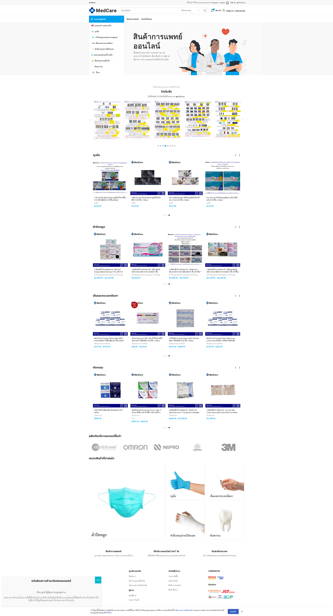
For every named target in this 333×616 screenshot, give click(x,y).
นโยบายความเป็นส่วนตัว (138, 585)
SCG (133, 418)
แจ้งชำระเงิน (173, 581)
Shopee (215, 2)
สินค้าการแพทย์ (174, 585)
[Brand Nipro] (166, 447)
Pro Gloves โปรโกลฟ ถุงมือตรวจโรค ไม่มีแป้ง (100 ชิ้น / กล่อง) (222, 198)
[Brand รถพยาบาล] (197, 447)
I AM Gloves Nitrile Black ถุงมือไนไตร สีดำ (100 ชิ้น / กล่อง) (146, 198)
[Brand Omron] (135, 447)
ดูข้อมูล (126, 176)
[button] (158, 146)
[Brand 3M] (228, 447)
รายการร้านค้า (134, 600)
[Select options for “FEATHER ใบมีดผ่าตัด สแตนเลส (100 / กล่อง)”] (126, 383)
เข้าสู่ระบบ (230, 11)
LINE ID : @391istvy (237, 2)
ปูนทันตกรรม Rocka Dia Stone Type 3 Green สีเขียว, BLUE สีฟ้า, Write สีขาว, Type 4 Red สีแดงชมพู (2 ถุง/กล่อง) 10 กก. (148, 412)
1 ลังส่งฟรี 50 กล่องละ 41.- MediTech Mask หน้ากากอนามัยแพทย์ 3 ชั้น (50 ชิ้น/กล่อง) (185, 271)
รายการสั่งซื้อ (173, 576)
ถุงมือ (96, 203)
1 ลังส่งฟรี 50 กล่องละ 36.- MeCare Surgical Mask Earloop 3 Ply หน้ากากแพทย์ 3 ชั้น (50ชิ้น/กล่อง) (108, 271)
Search (205, 10)
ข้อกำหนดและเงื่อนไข (137, 581)
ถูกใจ (126, 164)
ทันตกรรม (98, 415)
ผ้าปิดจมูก (119, 274)
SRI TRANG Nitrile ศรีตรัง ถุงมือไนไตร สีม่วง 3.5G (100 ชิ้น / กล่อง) (184, 198)
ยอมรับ (233, 611)
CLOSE (98, 580)
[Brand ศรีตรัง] (104, 447)
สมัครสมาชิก (240, 11)
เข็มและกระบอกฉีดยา (102, 343)
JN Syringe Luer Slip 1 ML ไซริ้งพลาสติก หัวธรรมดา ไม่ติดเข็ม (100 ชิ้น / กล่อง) (147, 339)
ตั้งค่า (110, 612)
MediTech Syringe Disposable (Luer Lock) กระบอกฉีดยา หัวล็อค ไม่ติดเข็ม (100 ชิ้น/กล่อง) (221, 340)
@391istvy (180, 96)
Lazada (222, 2)
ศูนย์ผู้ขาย (132, 595)
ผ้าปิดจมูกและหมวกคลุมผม (104, 274)
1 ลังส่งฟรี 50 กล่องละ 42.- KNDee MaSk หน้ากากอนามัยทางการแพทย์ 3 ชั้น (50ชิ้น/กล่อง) (223, 271)
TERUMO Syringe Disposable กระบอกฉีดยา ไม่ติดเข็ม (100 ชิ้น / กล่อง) (184, 339)
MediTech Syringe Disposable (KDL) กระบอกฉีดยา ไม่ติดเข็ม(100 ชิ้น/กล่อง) (109, 339)
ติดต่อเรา (132, 576)
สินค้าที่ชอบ (173, 590)
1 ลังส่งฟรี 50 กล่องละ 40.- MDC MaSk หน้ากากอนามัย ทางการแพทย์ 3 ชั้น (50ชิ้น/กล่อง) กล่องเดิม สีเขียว (146, 271)
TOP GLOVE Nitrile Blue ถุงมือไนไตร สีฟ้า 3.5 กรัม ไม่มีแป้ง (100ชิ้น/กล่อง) (110, 198)
